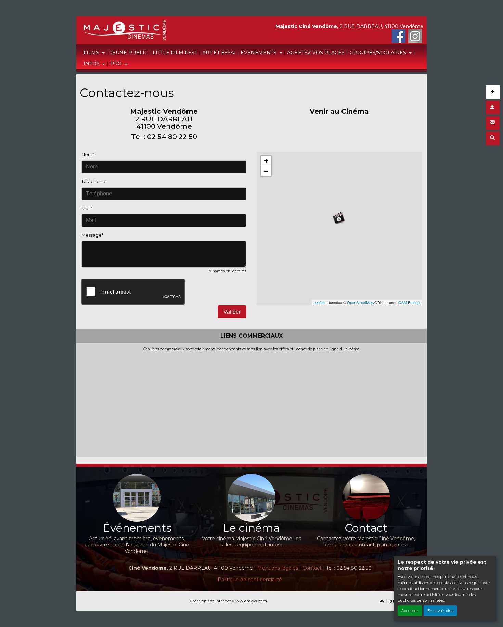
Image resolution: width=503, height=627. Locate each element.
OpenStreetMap (360, 302)
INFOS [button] (92, 63)
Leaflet (319, 302)
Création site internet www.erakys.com (228, 600)
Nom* (87, 154)
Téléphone (93, 181)
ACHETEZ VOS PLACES (316, 53)
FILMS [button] (92, 53)
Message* (92, 235)
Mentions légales (277, 568)
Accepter (409, 610)
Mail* (86, 208)
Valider (232, 312)
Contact (312, 568)
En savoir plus (440, 610)
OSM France (409, 302)
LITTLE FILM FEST (175, 53)
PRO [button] (116, 63)
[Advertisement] (251, 402)
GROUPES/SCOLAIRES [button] (379, 53)
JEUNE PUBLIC (129, 53)
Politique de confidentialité (250, 579)
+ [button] (266, 160)
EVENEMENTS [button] (259, 53)
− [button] (266, 171)
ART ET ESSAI (219, 53)
